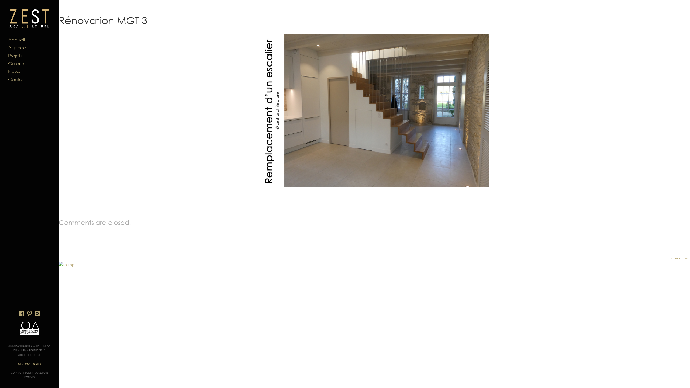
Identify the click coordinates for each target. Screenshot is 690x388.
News (14, 71)
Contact (17, 79)
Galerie (16, 63)
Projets (15, 55)
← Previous (680, 258)
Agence (17, 47)
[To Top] (67, 265)
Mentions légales (29, 364)
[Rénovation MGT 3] (374, 110)
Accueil (16, 40)
